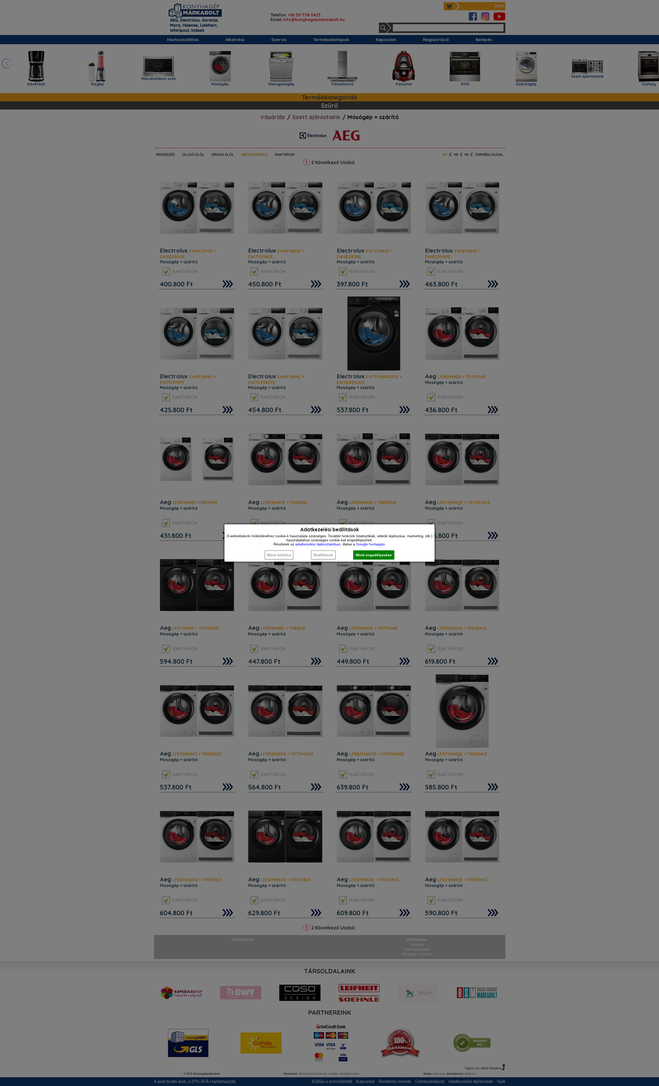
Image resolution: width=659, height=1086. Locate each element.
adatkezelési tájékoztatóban (318, 544)
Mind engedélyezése (374, 555)
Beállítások (323, 555)
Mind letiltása (279, 555)
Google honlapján (370, 544)
